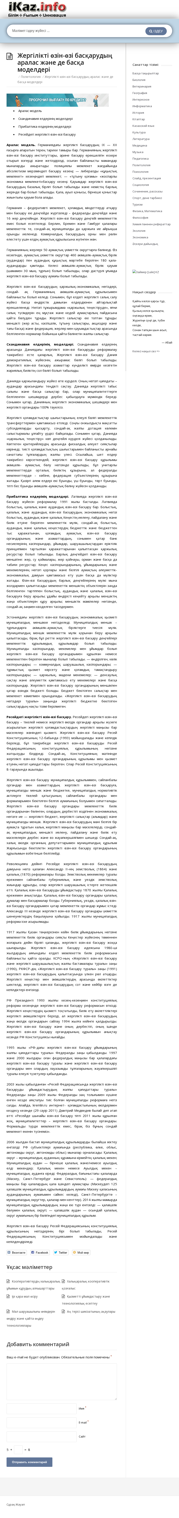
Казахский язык (144, 126)
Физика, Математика (147, 211)
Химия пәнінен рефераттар (152, 224)
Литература (141, 139)
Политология (31, 77)
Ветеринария (142, 86)
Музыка (138, 152)
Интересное (141, 99)
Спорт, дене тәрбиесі (147, 198)
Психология (140, 172)
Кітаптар (139, 119)
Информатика (142, 106)
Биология (139, 80)
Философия (140, 218)
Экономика (140, 237)
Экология (139, 231)
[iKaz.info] (37, 9)
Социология (141, 185)
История (138, 113)
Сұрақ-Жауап (16, 1504)
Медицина (140, 145)
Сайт (82, 1436)
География (140, 93)
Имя (82, 1408)
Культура (139, 132)
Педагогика (141, 159)
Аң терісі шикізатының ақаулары (91, 1311)
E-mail (84, 1422)
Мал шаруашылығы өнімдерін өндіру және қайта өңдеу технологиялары (31, 1318)
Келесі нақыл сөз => (146, 351)
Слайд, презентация (147, 178)
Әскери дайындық (145, 244)
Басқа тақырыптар (146, 73)
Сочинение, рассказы (148, 191)
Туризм (138, 204)
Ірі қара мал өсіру (25, 1296)
